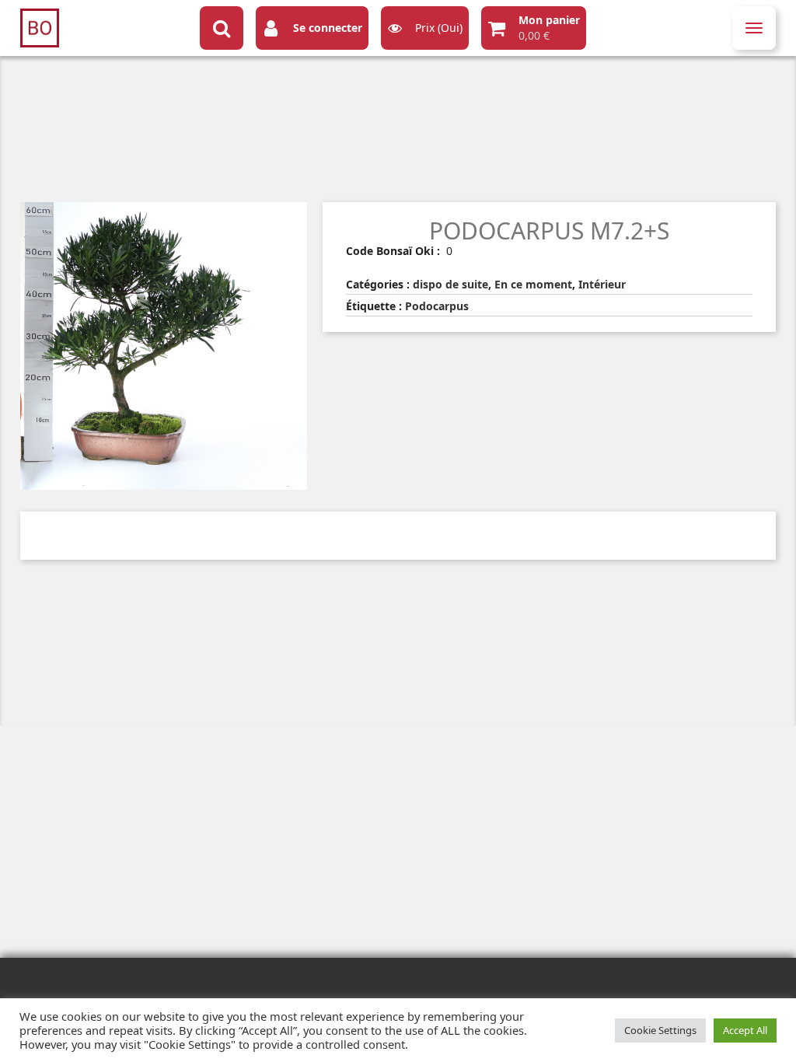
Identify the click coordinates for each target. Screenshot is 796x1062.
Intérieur (602, 284)
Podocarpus (437, 306)
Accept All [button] (745, 1030)
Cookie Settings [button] (660, 1030)
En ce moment (533, 284)
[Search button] (221, 28)
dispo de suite (450, 284)
